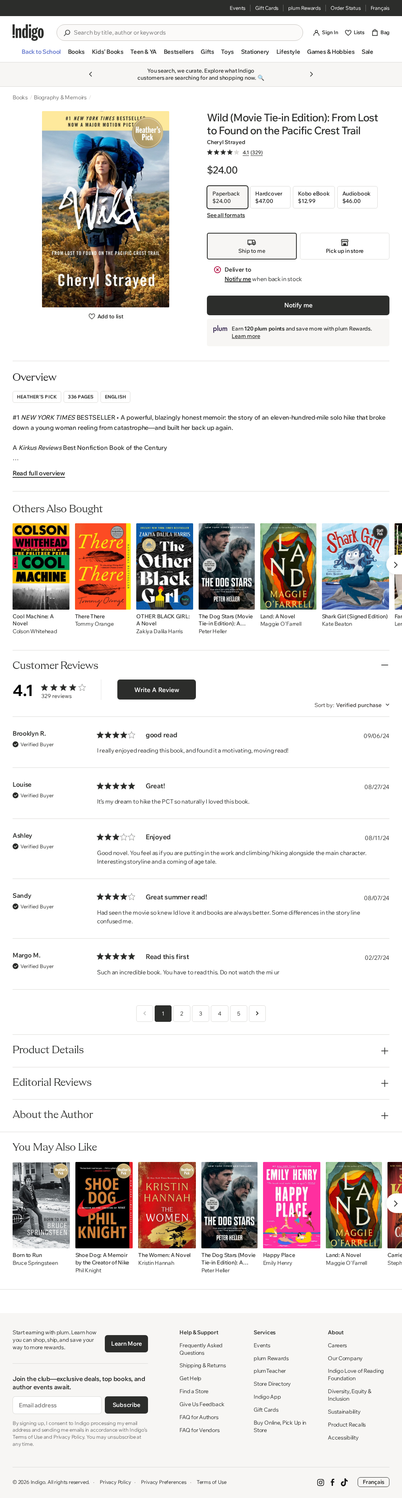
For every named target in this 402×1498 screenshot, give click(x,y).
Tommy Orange (94, 624)
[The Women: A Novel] (167, 1205)
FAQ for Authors (198, 1417)
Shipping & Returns (202, 1365)
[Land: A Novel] (288, 566)
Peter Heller (213, 631)
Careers (337, 1345)
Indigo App (267, 1396)
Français (380, 8)
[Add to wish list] (61, 601)
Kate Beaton (337, 624)
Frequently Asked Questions (201, 1349)
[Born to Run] (41, 1205)
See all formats (226, 215)
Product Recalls (347, 1424)
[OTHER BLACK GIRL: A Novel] (164, 566)
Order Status (346, 8)
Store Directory (272, 1383)
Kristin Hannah (156, 1263)
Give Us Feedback (202, 1404)
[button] (41, 55)
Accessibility (343, 1437)
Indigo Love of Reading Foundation (356, 1374)
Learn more (246, 336)
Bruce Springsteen (35, 1263)
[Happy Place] (292, 1205)
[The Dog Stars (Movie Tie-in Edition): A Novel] (227, 566)
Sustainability (344, 1411)
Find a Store (193, 1391)
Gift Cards (266, 8)
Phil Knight (88, 1270)
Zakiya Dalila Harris (159, 631)
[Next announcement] (311, 74)
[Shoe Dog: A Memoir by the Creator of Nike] (104, 1205)
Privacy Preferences (163, 1482)
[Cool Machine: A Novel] (41, 566)
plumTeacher (270, 1370)
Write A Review (156, 690)
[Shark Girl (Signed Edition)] (355, 566)
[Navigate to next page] (257, 1013)
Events (237, 8)
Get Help (190, 1378)
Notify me (238, 279)
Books (20, 97)
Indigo (38, 1482)
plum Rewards (304, 8)
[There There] (103, 566)
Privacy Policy (115, 1482)
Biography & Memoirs (60, 97)
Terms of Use (212, 1482)
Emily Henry (277, 1263)
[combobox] (185, 33)
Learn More (126, 1343)
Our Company (345, 1358)
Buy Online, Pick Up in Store (280, 1426)
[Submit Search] (67, 33)
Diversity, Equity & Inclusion (349, 1395)
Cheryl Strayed (226, 142)
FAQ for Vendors (199, 1430)
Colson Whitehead (35, 631)
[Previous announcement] (90, 74)
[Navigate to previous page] (144, 1013)
